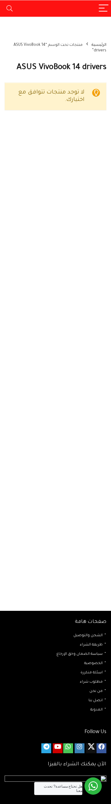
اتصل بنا (95, 701)
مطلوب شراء (91, 682)
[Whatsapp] (68, 748)
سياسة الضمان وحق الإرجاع (79, 654)
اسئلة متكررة (91, 673)
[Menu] (103, 8)
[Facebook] (101, 748)
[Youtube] (58, 748)
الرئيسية (99, 45)
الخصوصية (93, 664)
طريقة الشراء (91, 645)
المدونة (96, 710)
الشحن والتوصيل (88, 636)
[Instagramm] (79, 748)
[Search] (9, 8)
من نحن (96, 691)
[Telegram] (46, 748)
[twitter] (91, 748)
